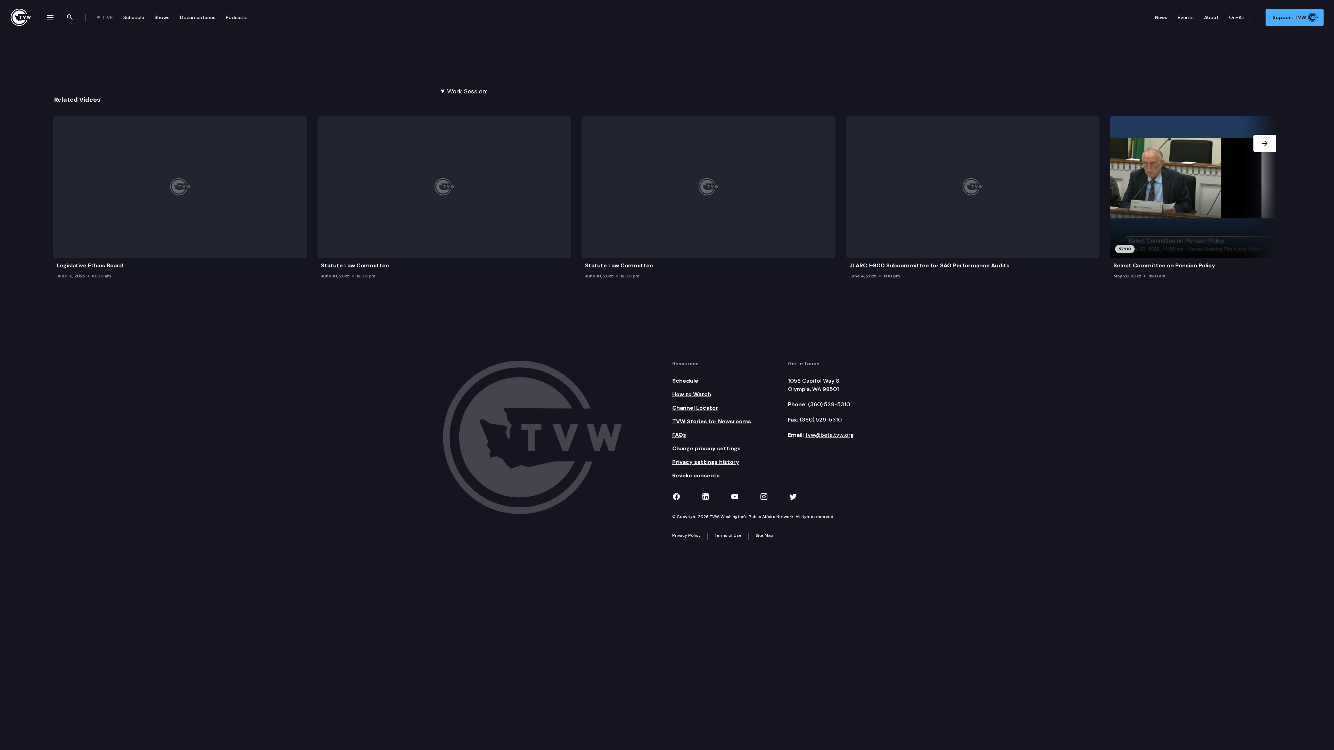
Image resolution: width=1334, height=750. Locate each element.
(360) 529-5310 (829, 404)
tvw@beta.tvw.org (829, 435)
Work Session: (467, 91)
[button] (1264, 199)
